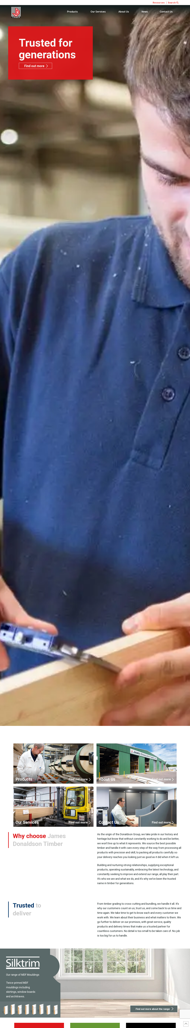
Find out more (34, 66)
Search (172, 2)
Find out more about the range (153, 1009)
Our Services (53, 807)
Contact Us (136, 807)
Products (53, 763)
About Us (136, 763)
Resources (159, 2)
